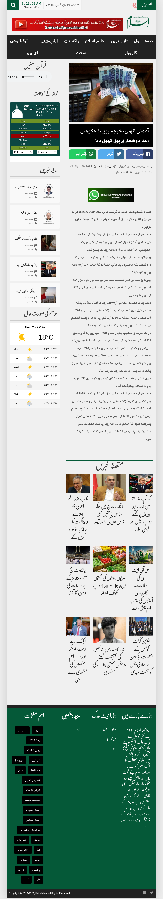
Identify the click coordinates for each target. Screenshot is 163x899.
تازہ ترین (119, 40)
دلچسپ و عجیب (32, 800)
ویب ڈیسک (105, 166)
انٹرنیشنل (49, 40)
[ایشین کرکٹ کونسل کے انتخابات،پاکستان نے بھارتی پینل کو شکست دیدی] (141, 626)
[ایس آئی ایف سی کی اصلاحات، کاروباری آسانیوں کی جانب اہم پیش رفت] (141, 555)
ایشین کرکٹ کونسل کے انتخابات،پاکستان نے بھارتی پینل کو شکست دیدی (141, 656)
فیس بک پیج (111, 739)
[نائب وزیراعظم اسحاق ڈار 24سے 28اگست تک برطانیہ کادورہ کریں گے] (77, 484)
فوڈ (38, 849)
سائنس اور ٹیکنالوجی (30, 829)
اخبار (78, 729)
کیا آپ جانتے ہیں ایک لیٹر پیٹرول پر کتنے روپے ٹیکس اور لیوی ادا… (141, 514)
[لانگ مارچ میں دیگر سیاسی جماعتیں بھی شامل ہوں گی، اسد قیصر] (109, 488)
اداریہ (37, 730)
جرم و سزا (19, 760)
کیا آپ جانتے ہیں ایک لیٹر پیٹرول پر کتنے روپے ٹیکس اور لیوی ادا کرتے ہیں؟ (26, 264)
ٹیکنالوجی (19, 40)
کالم (38, 879)
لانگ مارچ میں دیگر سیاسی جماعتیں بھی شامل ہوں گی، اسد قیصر (109, 514)
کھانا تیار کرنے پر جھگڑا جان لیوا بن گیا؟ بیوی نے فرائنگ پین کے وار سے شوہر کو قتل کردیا (26, 238)
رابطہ (114, 749)
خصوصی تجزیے (32, 780)
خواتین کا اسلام (33, 790)
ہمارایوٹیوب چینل (109, 729)
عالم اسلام (95, 40)
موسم (37, 859)
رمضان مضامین (33, 820)
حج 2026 (35, 770)
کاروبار (130, 52)
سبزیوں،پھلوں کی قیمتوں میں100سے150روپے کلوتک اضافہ (109, 585)
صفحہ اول (143, 40)
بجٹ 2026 (34, 740)
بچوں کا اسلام (33, 750)
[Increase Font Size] (76, 166)
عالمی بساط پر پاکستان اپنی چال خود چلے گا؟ (26, 186)
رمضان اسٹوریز (33, 810)
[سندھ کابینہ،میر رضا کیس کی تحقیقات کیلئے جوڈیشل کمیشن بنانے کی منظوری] (109, 630)
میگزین (23, 859)
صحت (81, 52)
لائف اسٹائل (23, 849)
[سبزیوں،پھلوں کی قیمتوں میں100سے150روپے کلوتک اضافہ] (109, 559)
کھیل (26, 879)
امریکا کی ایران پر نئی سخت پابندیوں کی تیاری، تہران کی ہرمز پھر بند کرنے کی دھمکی (26, 290)
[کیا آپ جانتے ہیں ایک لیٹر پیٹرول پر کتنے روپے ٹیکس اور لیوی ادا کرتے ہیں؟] (141, 484)
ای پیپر (32, 52)
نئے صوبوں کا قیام (29, 212)
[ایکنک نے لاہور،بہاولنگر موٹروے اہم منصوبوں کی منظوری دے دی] (77, 626)
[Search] (13, 5)
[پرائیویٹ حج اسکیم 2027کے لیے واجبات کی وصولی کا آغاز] (77, 555)
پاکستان (71, 40)
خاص (130, 166)
